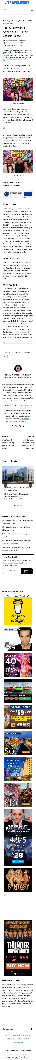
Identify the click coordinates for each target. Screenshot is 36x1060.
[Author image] (4, 41)
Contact (16, 1035)
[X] (20, 1057)
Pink (5, 356)
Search (32, 1029)
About (7, 1035)
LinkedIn (23, 405)
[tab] (14, 505)
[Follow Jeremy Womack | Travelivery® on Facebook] (12, 426)
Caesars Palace (16, 352)
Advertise (27, 1035)
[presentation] (18, 475)
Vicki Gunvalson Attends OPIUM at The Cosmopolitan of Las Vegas (27, 442)
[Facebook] (16, 1057)
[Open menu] (32, 10)
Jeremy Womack (18, 1042)
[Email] (27, 1057)
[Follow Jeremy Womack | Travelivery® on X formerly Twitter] (16, 426)
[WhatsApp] (24, 1057)
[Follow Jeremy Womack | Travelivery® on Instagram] (20, 426)
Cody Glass (27, 352)
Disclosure (11, 1039)
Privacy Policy (23, 1039)
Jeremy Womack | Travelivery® (16, 40)
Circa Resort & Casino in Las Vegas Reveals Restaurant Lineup (8, 442)
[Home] (3, 21)
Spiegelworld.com (12, 329)
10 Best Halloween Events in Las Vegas (15, 534)
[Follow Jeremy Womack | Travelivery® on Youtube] (23, 426)
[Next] (30, 485)
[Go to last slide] (5, 485)
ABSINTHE (10, 299)
